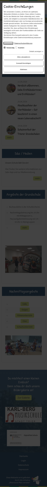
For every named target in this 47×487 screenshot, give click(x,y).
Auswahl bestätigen (23, 63)
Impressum (8, 43)
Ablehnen (23, 69)
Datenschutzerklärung (23, 43)
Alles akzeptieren (23, 57)
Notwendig (10, 48)
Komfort (21, 48)
